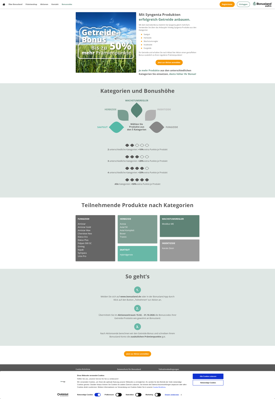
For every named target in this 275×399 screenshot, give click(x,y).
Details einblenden (172, 395)
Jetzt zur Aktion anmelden (169, 62)
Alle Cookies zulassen (208, 376)
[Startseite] (4, 4)
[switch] (119, 394)
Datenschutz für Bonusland (129, 369)
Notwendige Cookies (208, 383)
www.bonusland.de (130, 296)
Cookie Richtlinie (83, 369)
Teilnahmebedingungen (169, 369)
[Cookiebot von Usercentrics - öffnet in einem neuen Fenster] (62, 394)
